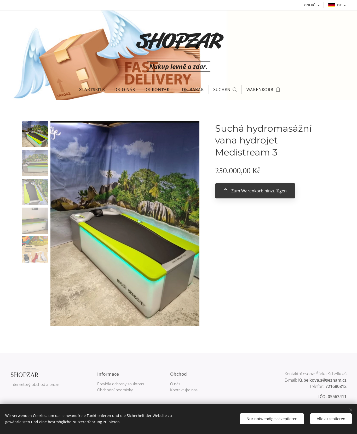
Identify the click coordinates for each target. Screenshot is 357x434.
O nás (175, 383)
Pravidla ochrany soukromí (120, 383)
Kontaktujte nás (184, 389)
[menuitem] (92, 89)
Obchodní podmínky (115, 389)
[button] (225, 89)
